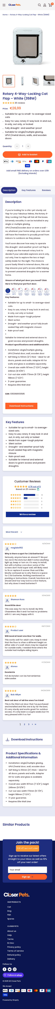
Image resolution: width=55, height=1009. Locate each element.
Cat (9, 907)
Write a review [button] (27, 514)
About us (11, 931)
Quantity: (7, 146)
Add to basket (29, 154)
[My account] (44, 5)
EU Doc (10, 943)
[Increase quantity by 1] (28, 146)
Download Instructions (21, 405)
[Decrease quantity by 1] (17, 146)
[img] (10, 544)
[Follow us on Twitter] (9, 969)
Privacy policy (14, 947)
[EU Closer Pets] (17, 893)
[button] (9, 103)
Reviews (46, 190)
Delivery (11, 959)
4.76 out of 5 (34, 486)
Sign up (26, 876)
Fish (9, 914)
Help (9, 935)
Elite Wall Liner (24, 385)
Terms (10, 939)
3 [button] (28, 724)
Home (5, 14)
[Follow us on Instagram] (15, 969)
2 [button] (24, 724)
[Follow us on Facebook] (4, 969)
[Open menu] (4, 5)
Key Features (29, 190)
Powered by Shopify (11, 1000)
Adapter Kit (38, 360)
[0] (50, 5)
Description (9, 190)
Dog (9, 911)
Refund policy (14, 955)
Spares (10, 918)
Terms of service (15, 951)
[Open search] (39, 5)
